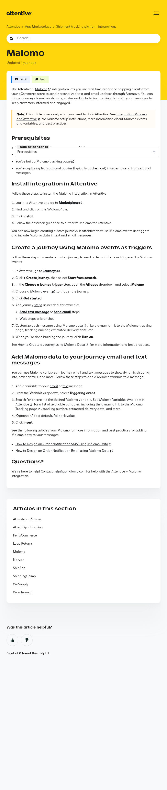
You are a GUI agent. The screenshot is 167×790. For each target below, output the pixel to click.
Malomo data (73, 325)
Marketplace (69, 202)
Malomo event (41, 291)
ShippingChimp (24, 576)
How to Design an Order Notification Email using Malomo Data (62, 451)
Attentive (13, 26)
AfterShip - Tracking (28, 527)
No (27, 640)
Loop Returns (23, 543)
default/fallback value (58, 416)
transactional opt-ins (56, 168)
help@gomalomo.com (69, 471)
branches (47, 318)
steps (38, 305)
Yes (12, 640)
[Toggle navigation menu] (156, 13)
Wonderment (23, 592)
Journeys (50, 271)
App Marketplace (38, 26)
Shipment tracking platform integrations (86, 26)
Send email (62, 312)
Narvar (18, 560)
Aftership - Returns (27, 519)
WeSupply (20, 584)
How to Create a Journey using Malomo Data (51, 344)
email (54, 386)
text (65, 386)
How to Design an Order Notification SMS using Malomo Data (61, 444)
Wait (23, 318)
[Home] (19, 13)
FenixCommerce (25, 535)
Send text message (34, 312)
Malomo (41, 89)
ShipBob (19, 568)
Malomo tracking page (53, 161)
